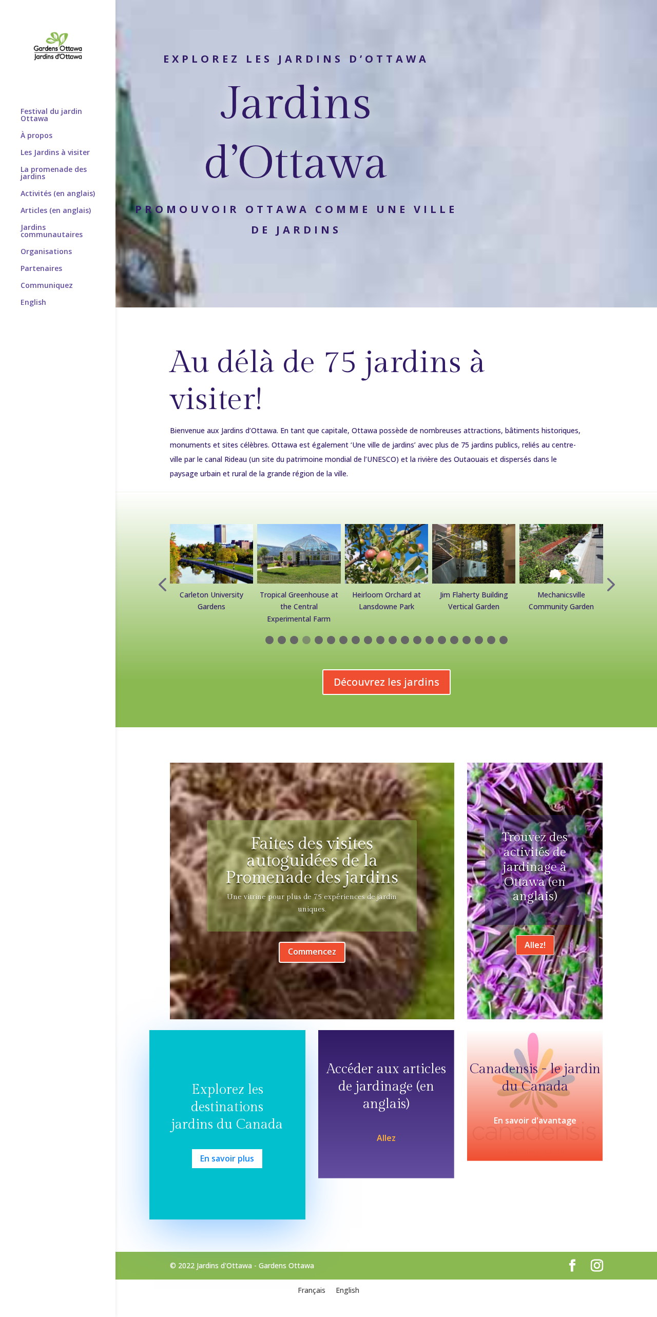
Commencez (312, 951)
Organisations (46, 252)
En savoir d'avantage (535, 1120)
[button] (162, 586)
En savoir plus (227, 1158)
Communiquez (47, 286)
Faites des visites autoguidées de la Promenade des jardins (311, 860)
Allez (386, 1138)
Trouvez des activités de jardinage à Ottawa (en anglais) (535, 867)
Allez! (535, 945)
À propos (36, 136)
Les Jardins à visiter (55, 153)
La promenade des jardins (54, 173)
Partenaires (41, 269)
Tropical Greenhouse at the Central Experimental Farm (299, 607)
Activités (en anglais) (58, 194)
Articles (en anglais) (56, 211)
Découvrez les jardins (386, 682)
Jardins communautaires (52, 231)
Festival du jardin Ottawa (51, 115)
